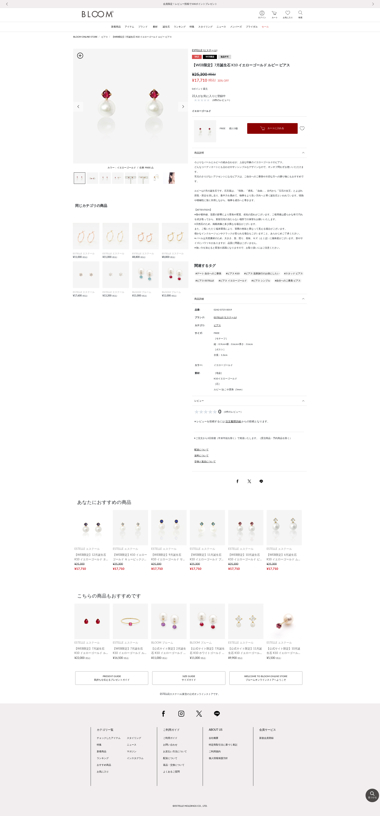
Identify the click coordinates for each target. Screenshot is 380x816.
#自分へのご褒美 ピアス (288, 280)
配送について (201, 449)
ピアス (104, 37)
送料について (201, 455)
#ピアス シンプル (261, 280)
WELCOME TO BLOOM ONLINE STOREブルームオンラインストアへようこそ (265, 678)
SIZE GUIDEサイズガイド (189, 678)
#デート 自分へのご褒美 (208, 273)
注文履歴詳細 (233, 421)
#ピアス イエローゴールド (233, 280)
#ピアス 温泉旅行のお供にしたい (261, 273)
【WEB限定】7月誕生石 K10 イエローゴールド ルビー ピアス (142, 37)
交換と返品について (205, 461)
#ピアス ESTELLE (205, 280)
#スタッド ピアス (293, 273)
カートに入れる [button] (275, 128)
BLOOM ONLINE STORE (85, 37)
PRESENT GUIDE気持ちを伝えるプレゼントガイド (112, 678)
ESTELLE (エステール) (204, 50)
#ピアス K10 (232, 273)
